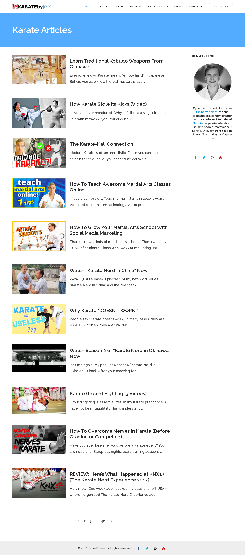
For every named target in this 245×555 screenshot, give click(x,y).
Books (103, 6)
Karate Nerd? (158, 6)
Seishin (198, 123)
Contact (196, 6)
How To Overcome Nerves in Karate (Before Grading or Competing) (120, 434)
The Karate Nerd (206, 112)
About (178, 6)
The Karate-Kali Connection (101, 144)
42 (103, 521)
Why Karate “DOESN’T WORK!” (104, 310)
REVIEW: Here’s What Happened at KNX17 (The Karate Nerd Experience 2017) (117, 477)
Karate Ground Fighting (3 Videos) (108, 393)
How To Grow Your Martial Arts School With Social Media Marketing (119, 230)
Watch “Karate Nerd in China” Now (109, 270)
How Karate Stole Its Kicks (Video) (108, 104)
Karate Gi (221, 6)
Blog (89, 6)
